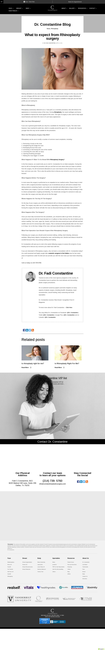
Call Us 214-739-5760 (50, 616)
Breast (18, 8)
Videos (69, 569)
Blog (68, 571)
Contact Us (84, 576)
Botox (53, 562)
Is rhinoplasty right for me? (33, 363)
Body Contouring (41, 562)
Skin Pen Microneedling (57, 569)
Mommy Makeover (42, 569)
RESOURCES (82, 8)
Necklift (9, 574)
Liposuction (40, 564)
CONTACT (92, 8)
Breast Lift (25, 564)
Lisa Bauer (84, 564)
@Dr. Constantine (72, 312)
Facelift (9, 566)
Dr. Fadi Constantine (49, 43)
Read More (25, 367)
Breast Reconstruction (28, 566)
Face (10, 8)
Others (54, 571)
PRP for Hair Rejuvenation (58, 566)
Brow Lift (10, 564)
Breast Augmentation (27, 562)
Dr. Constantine (85, 562)
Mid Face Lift (10, 571)
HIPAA (68, 574)
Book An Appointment (75, 2)
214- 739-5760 (30, 2)
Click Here (69, 307)
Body (27, 8)
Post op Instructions (72, 564)
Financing (69, 566)
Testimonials (85, 566)
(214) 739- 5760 (52, 480)
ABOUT (63, 8)
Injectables (13, 10)
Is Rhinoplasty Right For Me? (67, 363)
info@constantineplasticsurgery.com (52, 484)
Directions (84, 578)
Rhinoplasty (54, 28)
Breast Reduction (26, 569)
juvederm (54, 564)
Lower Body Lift (41, 566)
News (48, 28)
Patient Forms (70, 562)
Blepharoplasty (11, 562)
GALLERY (72, 8)
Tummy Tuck (40, 571)
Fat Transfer (10, 569)
